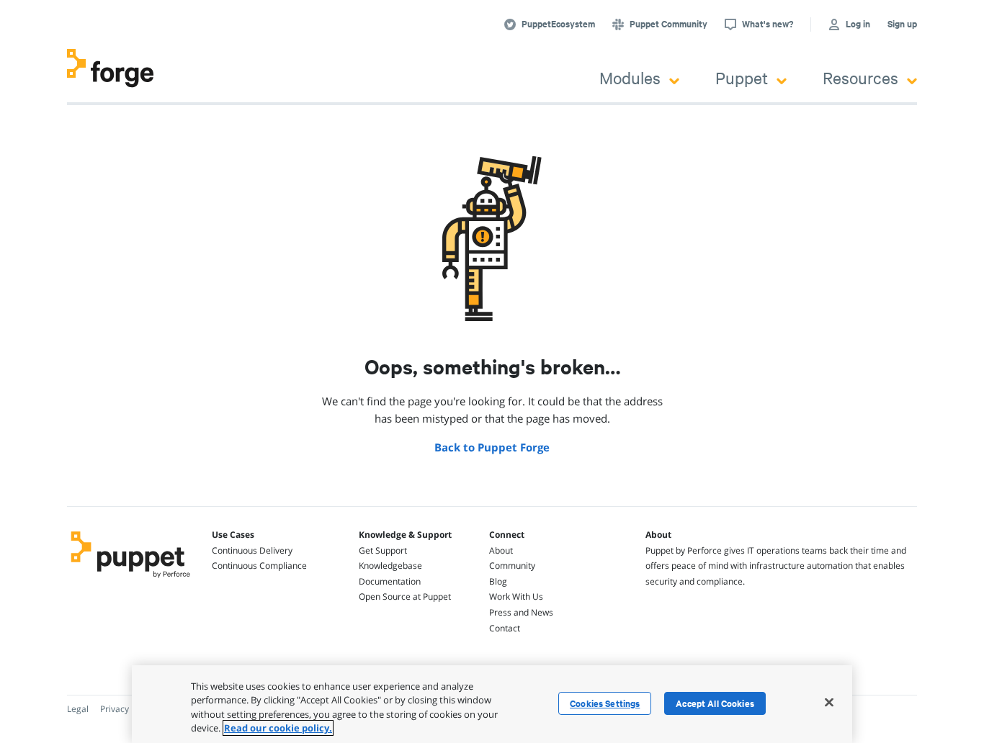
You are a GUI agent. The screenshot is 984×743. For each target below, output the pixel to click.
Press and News (521, 612)
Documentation (390, 581)
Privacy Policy (127, 709)
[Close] (829, 702)
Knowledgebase (390, 565)
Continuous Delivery (252, 550)
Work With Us (516, 596)
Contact (504, 628)
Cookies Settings (605, 703)
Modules (630, 77)
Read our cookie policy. (278, 727)
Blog (498, 581)
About (501, 550)
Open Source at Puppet (405, 596)
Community (512, 565)
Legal (78, 709)
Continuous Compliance (259, 565)
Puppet (741, 77)
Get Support (383, 550)
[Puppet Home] (130, 579)
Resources (860, 77)
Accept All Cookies (715, 703)
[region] (492, 704)
